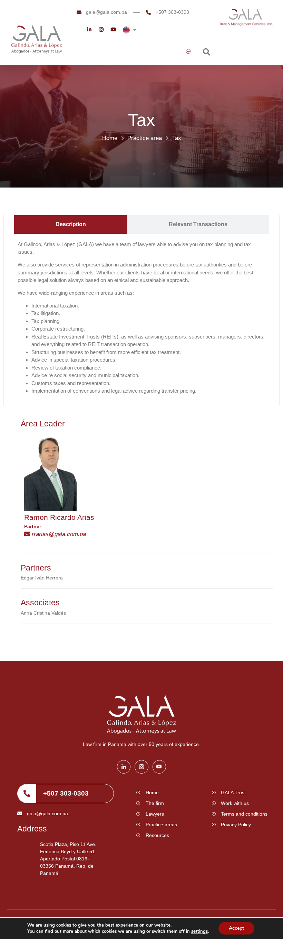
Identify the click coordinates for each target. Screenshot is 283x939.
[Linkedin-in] (89, 29)
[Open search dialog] (207, 53)
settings (199, 931)
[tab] (70, 224)
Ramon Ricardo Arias (59, 517)
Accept (236, 928)
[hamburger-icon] (188, 52)
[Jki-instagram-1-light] (141, 767)
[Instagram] (101, 29)
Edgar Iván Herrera (42, 577)
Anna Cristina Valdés (43, 613)
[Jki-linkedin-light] (123, 767)
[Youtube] (113, 29)
